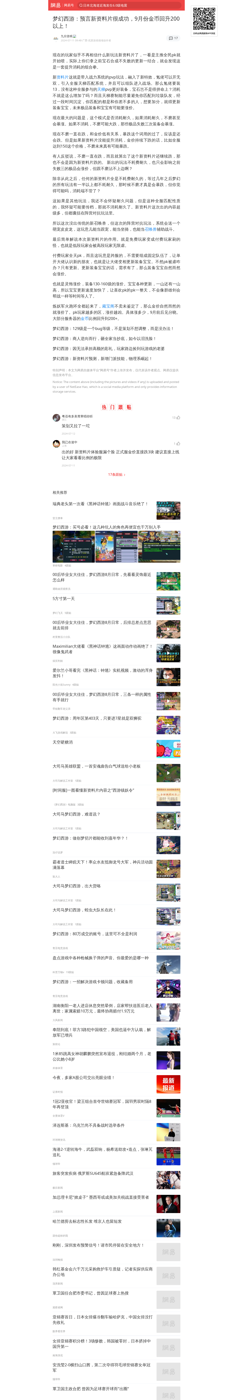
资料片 (63, 77)
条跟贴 (115, 474)
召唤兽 (151, 229)
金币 (85, 318)
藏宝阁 (108, 306)
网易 (55, 5)
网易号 (69, 5)
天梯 (101, 89)
